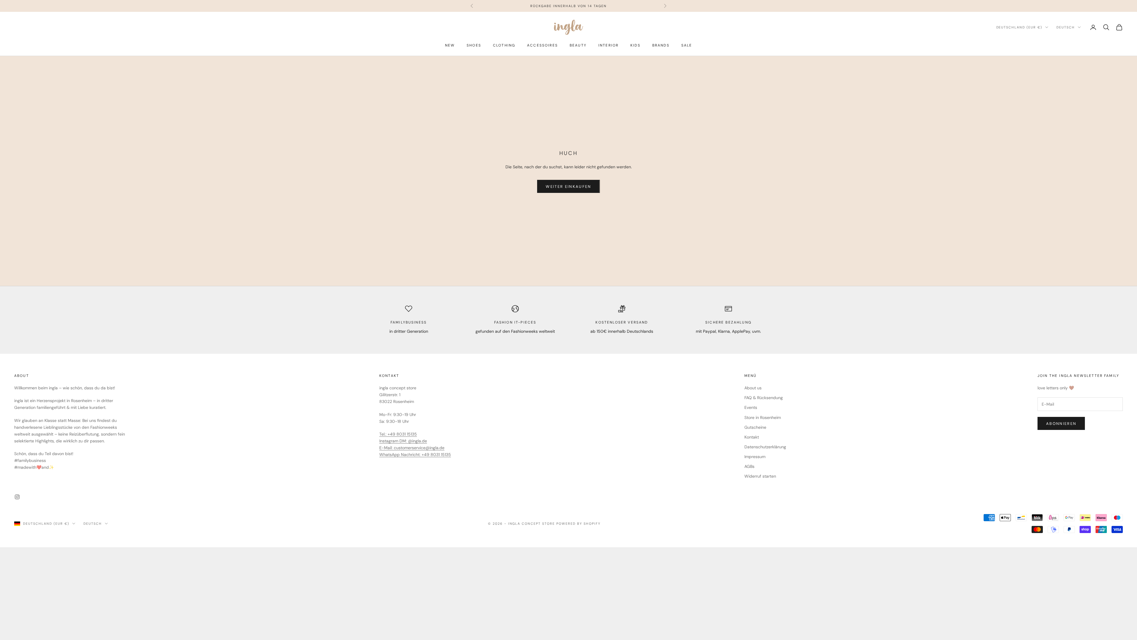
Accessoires (542, 45)
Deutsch (1065, 27)
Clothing (504, 45)
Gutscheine (755, 427)
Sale (686, 45)
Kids (635, 45)
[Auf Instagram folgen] (17, 497)
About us (753, 388)
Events (750, 407)
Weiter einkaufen (568, 186)
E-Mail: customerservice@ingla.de (411, 447)
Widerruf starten (760, 476)
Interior (608, 45)
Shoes (474, 45)
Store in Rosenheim (762, 417)
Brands (660, 45)
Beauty (578, 45)
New (450, 45)
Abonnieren (1061, 423)
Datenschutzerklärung (765, 446)
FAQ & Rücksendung (763, 397)
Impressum (754, 456)
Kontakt (751, 437)
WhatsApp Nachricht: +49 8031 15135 (415, 454)
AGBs (749, 466)
